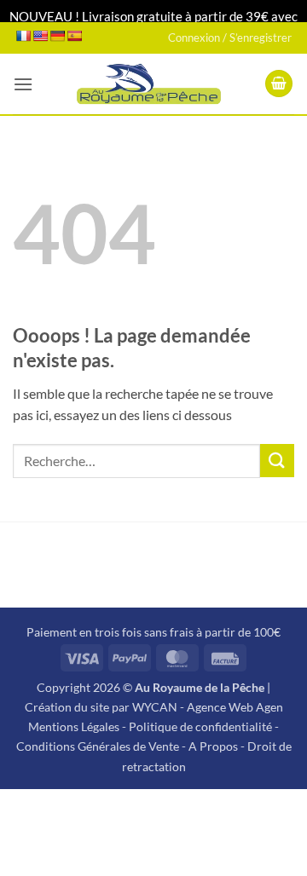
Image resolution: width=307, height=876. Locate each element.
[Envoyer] (277, 460)
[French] (23, 36)
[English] (40, 36)
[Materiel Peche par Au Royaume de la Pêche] (149, 84)
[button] (23, 84)
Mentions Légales (73, 726)
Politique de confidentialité (200, 726)
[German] (57, 36)
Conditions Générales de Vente (97, 746)
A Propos (213, 746)
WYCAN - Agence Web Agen (207, 707)
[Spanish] (74, 36)
